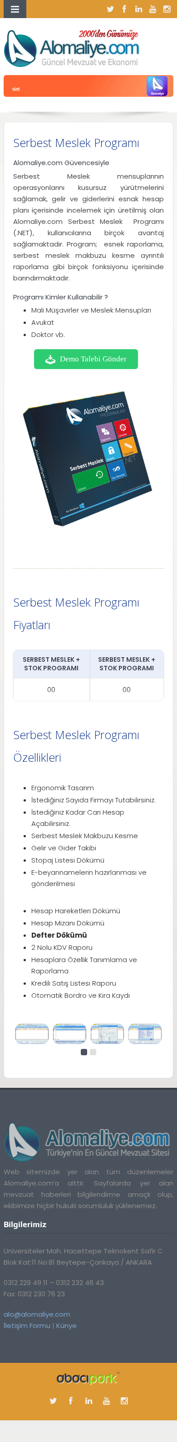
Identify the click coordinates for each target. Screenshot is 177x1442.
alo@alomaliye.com (37, 1314)
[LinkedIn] (138, 9)
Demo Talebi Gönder (93, 359)
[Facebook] (124, 9)
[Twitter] (110, 9)
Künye (66, 1325)
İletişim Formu (27, 1325)
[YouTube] (152, 9)
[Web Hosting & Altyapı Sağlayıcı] (88, 1378)
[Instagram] (166, 9)
